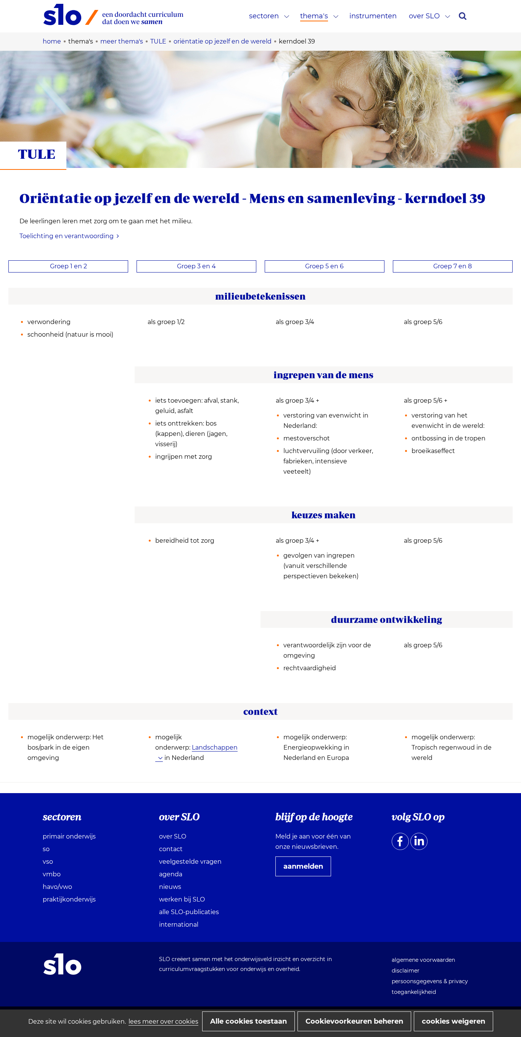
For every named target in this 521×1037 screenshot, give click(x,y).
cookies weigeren (453, 1021)
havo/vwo (57, 886)
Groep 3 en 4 (196, 266)
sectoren (264, 16)
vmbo (52, 874)
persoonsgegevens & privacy (430, 981)
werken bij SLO (182, 899)
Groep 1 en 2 (68, 266)
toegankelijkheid (414, 992)
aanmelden (306, 869)
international (178, 924)
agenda (170, 874)
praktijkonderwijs (69, 899)
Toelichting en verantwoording (66, 236)
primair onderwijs (69, 836)
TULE (36, 153)
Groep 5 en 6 (324, 266)
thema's (314, 16)
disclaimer (406, 970)
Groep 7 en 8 (452, 266)
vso (48, 861)
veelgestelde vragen (190, 861)
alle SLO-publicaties (189, 912)
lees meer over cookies (163, 1021)
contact (171, 849)
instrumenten (373, 16)
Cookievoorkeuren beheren (354, 1021)
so (46, 849)
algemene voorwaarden (423, 959)
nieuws (170, 886)
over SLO (424, 16)
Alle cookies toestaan (248, 1021)
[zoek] (462, 16)
